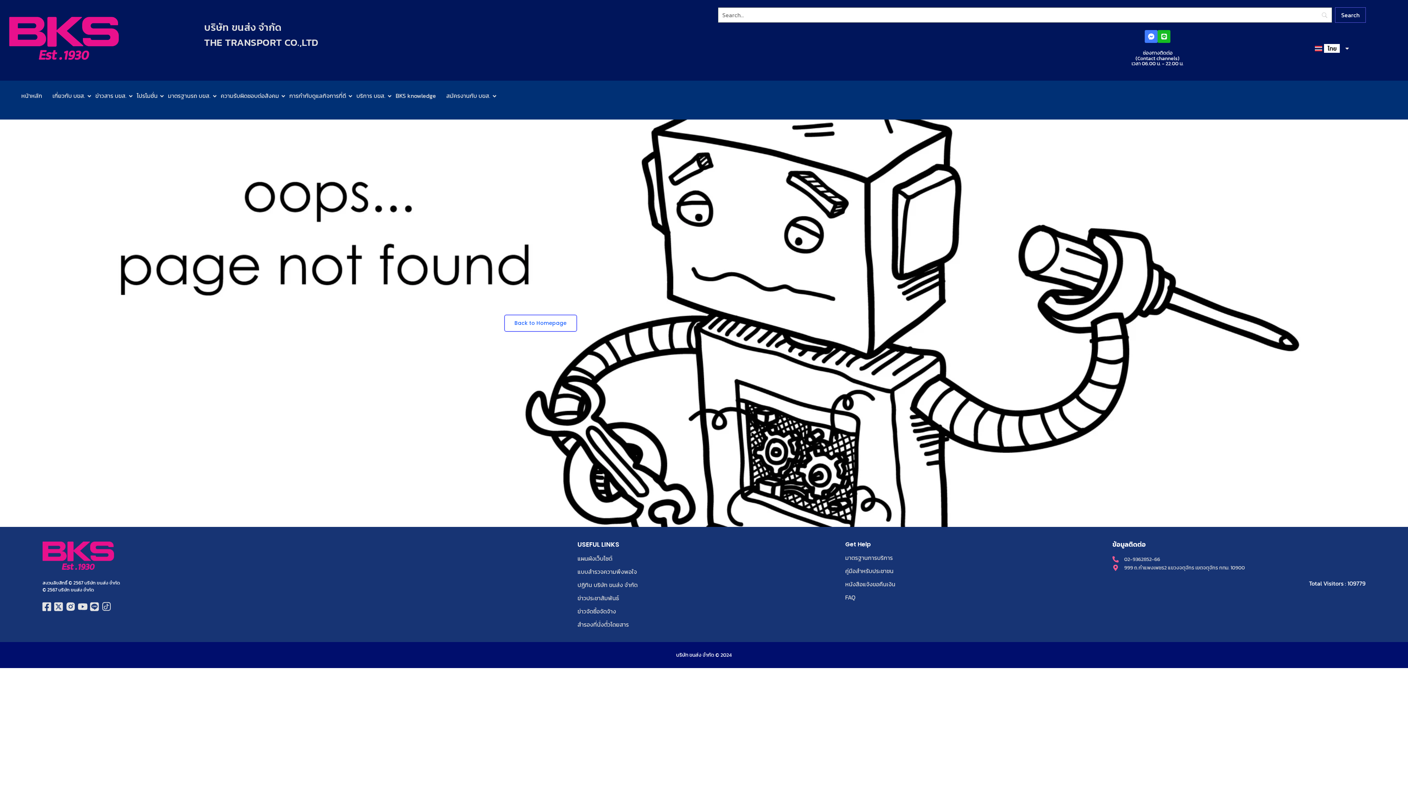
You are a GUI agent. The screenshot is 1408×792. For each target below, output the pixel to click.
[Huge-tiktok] (106, 607)
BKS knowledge (416, 95)
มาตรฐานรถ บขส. (189, 95)
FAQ (850, 597)
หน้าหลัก (31, 95)
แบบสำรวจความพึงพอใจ (607, 571)
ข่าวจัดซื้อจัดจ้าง (597, 611)
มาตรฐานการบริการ (869, 557)
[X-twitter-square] (59, 607)
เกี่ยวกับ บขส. (68, 95)
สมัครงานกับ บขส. (468, 95)
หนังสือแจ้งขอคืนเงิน (870, 584)
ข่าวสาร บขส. (110, 95)
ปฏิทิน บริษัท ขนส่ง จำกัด (608, 584)
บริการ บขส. (370, 95)
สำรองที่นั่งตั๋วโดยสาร (603, 624)
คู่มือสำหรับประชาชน (869, 570)
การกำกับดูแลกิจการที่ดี (317, 95)
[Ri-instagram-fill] (71, 607)
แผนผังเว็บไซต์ (595, 558)
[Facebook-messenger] (1151, 36)
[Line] (1164, 36)
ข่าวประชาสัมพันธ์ (598, 598)
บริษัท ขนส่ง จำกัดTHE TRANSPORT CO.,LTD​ (261, 35)
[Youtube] (83, 607)
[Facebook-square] (47, 607)
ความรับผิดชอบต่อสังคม (250, 95)
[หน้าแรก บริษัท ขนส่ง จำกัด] (64, 38)
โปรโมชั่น (147, 95)
